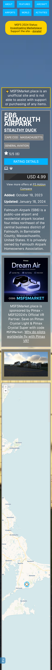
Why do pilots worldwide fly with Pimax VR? (26, 336)
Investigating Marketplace (26, 28)
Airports (10, 12)
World (25, 12)
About (8, 4)
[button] (26, 584)
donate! (36, 31)
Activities (41, 12)
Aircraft (42, 4)
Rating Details (26, 162)
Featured (24, 4)
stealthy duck (20, 130)
